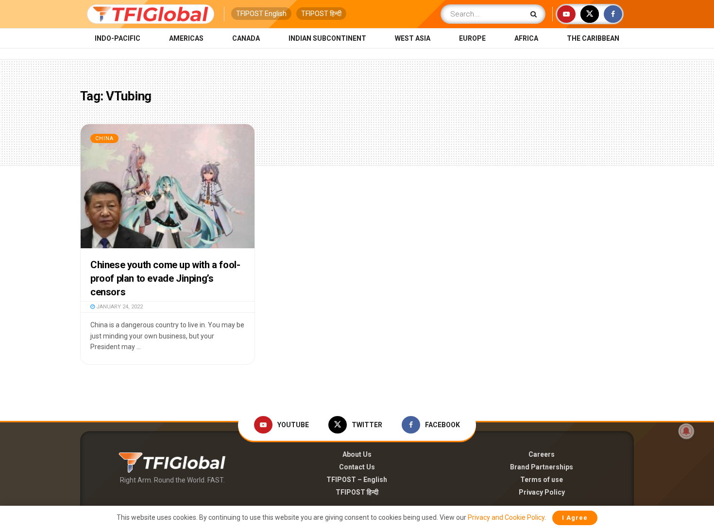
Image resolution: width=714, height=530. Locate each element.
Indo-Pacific (117, 38)
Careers (541, 454)
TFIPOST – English (356, 479)
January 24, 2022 (119, 307)
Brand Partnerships (541, 467)
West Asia (412, 38)
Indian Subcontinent (327, 38)
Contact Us (357, 467)
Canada (246, 38)
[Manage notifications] (686, 431)
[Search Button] (535, 14)
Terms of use (541, 479)
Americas (186, 38)
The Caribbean (593, 38)
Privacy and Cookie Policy (506, 517)
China (104, 138)
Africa (526, 38)
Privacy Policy (542, 492)
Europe (472, 38)
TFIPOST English (261, 13)
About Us (357, 454)
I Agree (575, 517)
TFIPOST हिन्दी (321, 13)
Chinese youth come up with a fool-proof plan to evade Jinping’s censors (165, 278)
